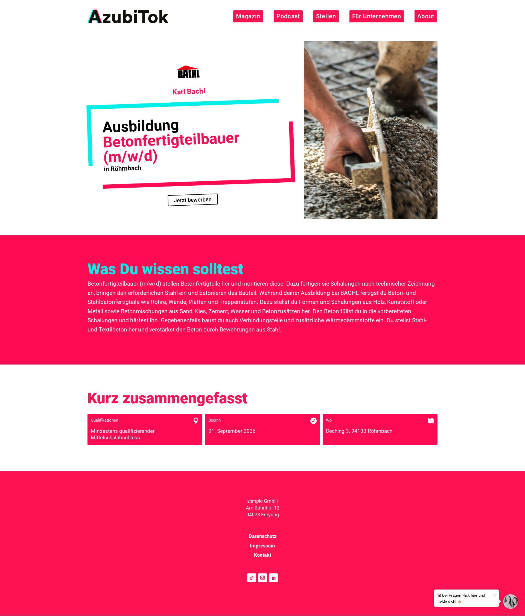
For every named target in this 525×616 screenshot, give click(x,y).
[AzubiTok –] (128, 16)
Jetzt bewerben (193, 200)
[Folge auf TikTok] (251, 577)
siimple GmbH (262, 501)
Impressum (262, 546)
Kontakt (262, 555)
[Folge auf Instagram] (262, 577)
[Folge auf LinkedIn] (273, 577)
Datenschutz (262, 536)
